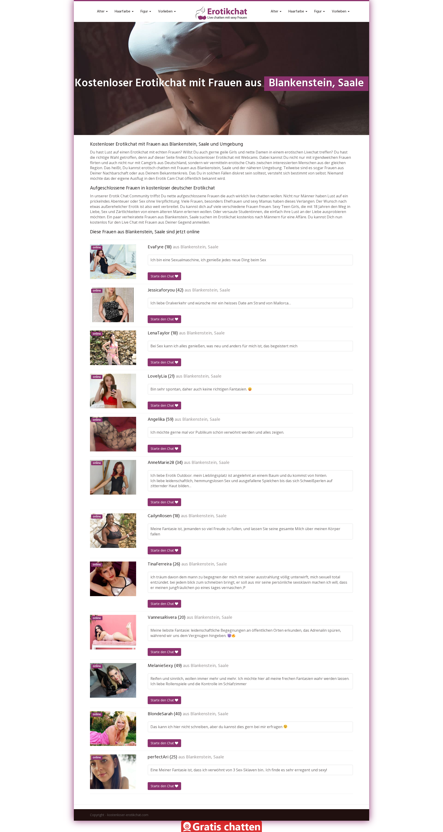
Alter (101, 12)
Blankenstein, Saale (199, 247)
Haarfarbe (123, 12)
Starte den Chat (163, 276)
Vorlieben (166, 12)
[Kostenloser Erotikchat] (221, 13)
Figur (145, 12)
